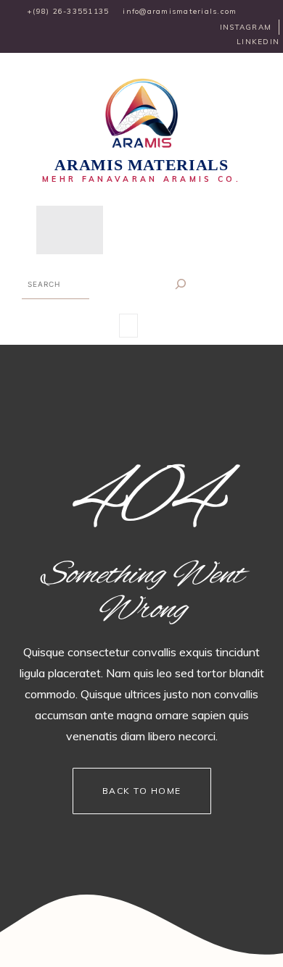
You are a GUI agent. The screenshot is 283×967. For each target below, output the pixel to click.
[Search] (181, 283)
